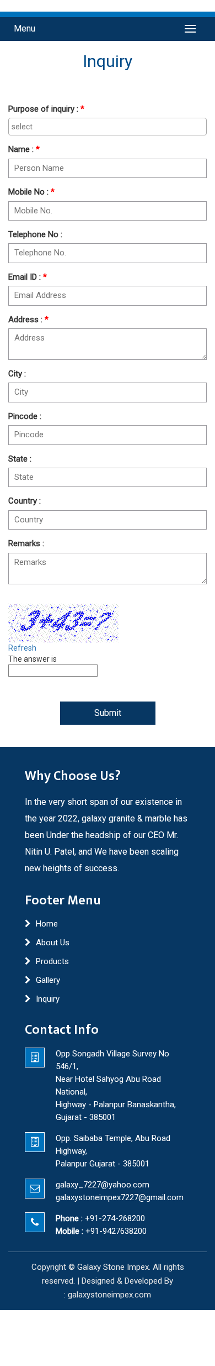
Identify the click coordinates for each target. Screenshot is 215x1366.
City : (17, 374)
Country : (24, 501)
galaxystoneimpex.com (109, 1295)
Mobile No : (31, 192)
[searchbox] (107, 126)
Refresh (22, 647)
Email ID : (27, 277)
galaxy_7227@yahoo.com (102, 1185)
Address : (28, 320)
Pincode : (24, 416)
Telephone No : (35, 234)
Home (47, 924)
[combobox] (107, 126)
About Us (52, 943)
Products (52, 961)
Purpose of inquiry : (46, 109)
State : (19, 459)
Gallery (48, 980)
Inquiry (48, 999)
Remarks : (26, 543)
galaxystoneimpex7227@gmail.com (120, 1197)
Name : (24, 149)
